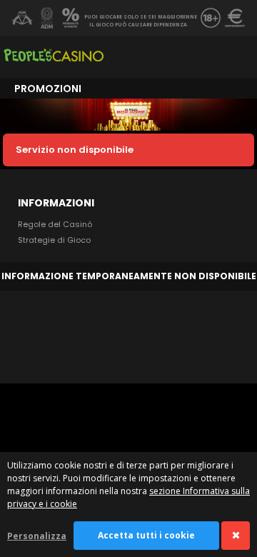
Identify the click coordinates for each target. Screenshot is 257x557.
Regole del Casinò (55, 224)
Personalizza (36, 536)
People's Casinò (54, 57)
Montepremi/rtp (235, 18)
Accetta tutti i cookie (146, 535)
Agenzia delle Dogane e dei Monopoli (46, 18)
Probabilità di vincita (70, 18)
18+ (210, 18)
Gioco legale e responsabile (22, 18)
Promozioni (47, 88)
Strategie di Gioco (54, 240)
